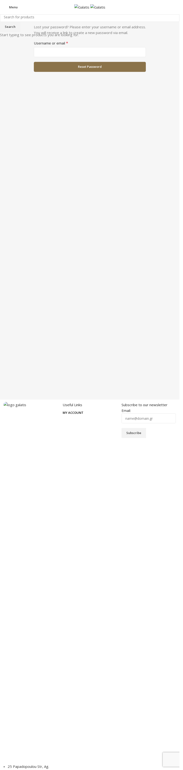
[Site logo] (82, 6)
